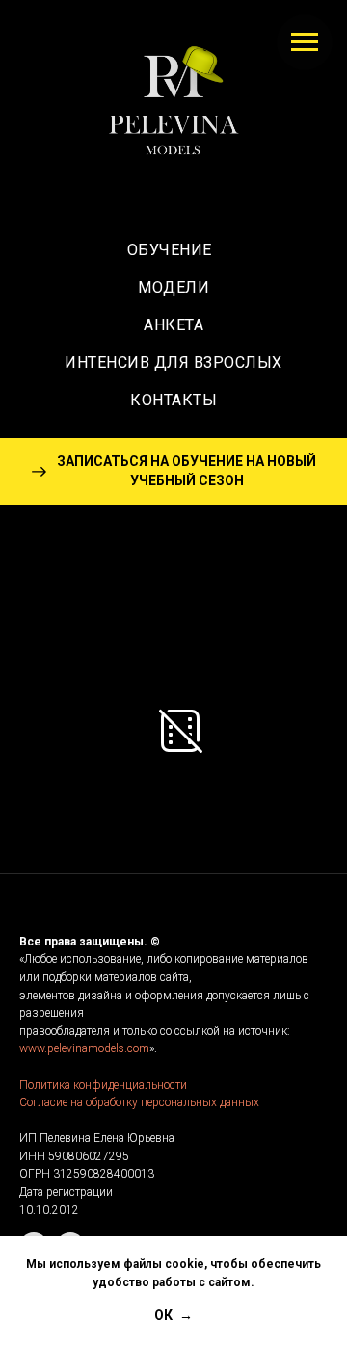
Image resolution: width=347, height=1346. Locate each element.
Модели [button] (173, 287)
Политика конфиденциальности (103, 1085)
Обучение (174, 250)
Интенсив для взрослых (173, 362)
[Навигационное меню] (304, 42)
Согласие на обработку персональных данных (139, 1102)
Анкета (173, 325)
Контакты (173, 400)
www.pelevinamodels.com (84, 1048)
